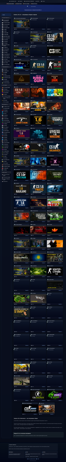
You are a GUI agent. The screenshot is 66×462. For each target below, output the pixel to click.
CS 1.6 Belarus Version (6, 106)
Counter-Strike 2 (50, 238)
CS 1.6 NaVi (4, 156)
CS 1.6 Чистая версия (6, 24)
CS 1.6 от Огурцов (17, 293)
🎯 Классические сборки (10, 3)
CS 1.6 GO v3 (5, 94)
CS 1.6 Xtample (50, 114)
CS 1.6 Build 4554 (5, 34)
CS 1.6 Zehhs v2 (5, 111)
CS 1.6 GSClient (5, 41)
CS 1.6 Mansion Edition (51, 334)
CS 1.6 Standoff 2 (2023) (6, 87)
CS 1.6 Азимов (5, 89)
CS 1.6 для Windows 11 (6, 54)
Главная (4, 14)
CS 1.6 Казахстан (5, 144)
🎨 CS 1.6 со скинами (26, 3)
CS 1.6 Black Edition (51, 279)
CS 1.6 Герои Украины (6, 82)
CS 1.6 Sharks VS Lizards (6, 77)
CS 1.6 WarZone (5, 115)
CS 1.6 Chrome (5, 154)
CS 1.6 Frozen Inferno (6, 120)
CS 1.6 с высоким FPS (35, 59)
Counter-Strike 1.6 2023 (6, 36)
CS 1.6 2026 (4, 29)
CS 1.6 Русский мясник (6, 164)
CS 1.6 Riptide (5, 139)
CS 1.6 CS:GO (5, 100)
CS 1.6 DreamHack (5, 118)
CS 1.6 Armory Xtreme (6, 108)
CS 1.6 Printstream (5, 92)
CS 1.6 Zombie (5, 135)
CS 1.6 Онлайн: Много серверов (6, 45)
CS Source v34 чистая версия (6, 175)
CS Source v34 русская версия (6, 179)
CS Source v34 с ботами (6, 177)
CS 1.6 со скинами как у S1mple (6, 98)
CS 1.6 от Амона (34, 348)
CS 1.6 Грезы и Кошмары (18, 224)
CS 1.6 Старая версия (6, 27)
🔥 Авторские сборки (18, 3)
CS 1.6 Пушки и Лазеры (6, 166)
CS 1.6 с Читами (5, 62)
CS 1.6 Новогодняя (6, 130)
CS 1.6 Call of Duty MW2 (51, 169)
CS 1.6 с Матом (5, 59)
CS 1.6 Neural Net (5, 147)
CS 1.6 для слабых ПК (6, 57)
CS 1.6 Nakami (5, 123)
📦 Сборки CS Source (34, 3)
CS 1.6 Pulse (5, 149)
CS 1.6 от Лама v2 (5, 127)
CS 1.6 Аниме (5, 79)
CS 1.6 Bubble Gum (34, 73)
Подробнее (26, 56)
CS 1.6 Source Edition (6, 142)
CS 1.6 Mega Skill (5, 168)
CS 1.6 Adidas (5, 137)
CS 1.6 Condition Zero (6, 159)
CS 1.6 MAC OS (5, 47)
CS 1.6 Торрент (5, 52)
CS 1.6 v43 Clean (5, 39)
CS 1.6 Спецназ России (6, 132)
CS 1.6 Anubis (17, 73)
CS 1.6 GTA (4, 74)
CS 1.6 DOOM (5, 72)
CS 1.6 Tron (4, 113)
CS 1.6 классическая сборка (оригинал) (6, 20)
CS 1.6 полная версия (6, 64)
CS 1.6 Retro (5, 161)
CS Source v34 (5, 181)
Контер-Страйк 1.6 (5, 50)
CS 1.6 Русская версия (6, 22)
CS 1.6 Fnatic (5, 125)
